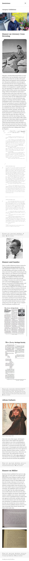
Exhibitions (20, 233)
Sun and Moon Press (18, 392)
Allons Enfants (8, 400)
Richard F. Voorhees (9, 392)
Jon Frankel (14, 233)
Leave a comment (10, 236)
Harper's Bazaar (21, 464)
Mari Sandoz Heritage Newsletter (12, 267)
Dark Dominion (5, 554)
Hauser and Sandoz (10, 262)
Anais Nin (24, 553)
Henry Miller (10, 554)
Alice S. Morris (19, 455)
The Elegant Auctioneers (15, 284)
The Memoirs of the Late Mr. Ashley (12, 391)
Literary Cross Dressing (14, 234)
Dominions (6, 3)
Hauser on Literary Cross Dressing (13, 35)
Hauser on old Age (5, 234)
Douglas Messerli (19, 391)
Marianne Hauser (10, 465)
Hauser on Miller (10, 470)
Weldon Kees (11, 555)
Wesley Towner (15, 281)
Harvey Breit (4, 465)
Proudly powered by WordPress (8, 559)
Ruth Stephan (22, 554)
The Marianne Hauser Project (15, 390)
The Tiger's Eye (5, 555)
